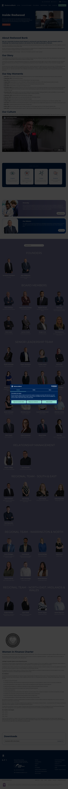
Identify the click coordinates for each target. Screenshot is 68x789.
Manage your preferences (33, 401)
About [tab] (50, 389)
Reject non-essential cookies (18, 401)
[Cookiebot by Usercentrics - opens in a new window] (52, 386)
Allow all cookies (49, 401)
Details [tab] (34, 389)
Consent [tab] (18, 389)
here (54, 396)
